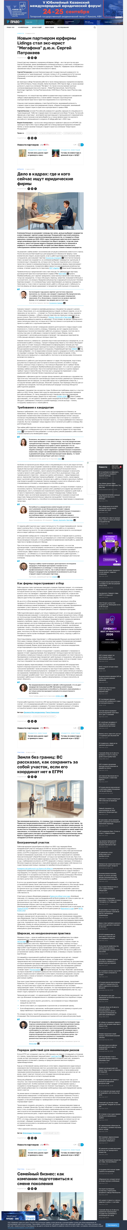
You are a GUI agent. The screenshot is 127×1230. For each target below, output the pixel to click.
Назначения (32, 133)
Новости (20, 33)
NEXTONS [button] (62, 274)
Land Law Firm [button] (56, 1056)
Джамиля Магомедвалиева (34, 712)
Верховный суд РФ (52, 1133)
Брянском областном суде (60, 896)
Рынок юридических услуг (51, 133)
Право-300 (10, 27)
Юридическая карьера (73, 133)
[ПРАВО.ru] (14, 22)
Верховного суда (67, 908)
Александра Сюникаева (32, 1133)
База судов (49, 27)
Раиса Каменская (52, 712)
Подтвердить (112, 1225)
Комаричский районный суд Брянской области (35, 868)
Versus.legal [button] (21, 941)
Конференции (23, 27)
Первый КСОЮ (22, 908)
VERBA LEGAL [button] (62, 396)
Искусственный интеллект (45, 716)
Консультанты (25, 716)
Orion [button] (19, 431)
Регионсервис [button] (35, 970)
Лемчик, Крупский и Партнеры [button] (60, 317)
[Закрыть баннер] (37, 1212)
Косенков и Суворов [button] (53, 258)
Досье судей (36, 27)
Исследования (63, 27)
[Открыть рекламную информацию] (119, 564)
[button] (29, 58)
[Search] (94, 27)
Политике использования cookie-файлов (21, 1227)
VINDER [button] (74, 349)
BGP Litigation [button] (54, 268)
